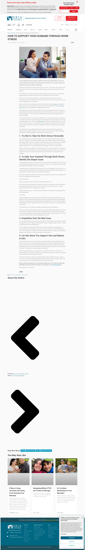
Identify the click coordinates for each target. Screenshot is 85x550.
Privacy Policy (35, 547)
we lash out (55, 104)
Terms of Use (28, 547)
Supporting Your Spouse (22, 274)
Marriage (13, 33)
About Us (26, 525)
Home (9, 33)
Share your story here (50, 520)
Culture (40, 29)
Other (73, 11)
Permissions (48, 547)
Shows (46, 29)
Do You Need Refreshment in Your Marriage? (64, 490)
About (60, 29)
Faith (25, 29)
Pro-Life (32, 29)
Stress (14, 274)
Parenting (18, 29)
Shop (49, 525)
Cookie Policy (42, 547)
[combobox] (69, 29)
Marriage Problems (30, 450)
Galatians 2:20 (41, 121)
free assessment (56, 264)
